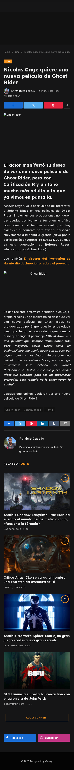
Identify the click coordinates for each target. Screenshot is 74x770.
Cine (7, 61)
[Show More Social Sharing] (67, 105)
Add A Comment (37, 717)
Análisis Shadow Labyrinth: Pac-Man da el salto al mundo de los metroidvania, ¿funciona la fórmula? (37, 519)
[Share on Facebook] (13, 105)
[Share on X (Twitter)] (33, 105)
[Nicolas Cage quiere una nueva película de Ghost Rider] (37, 134)
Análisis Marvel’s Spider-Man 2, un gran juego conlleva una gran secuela (37, 638)
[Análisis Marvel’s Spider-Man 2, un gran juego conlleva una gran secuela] (37, 612)
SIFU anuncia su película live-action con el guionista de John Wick (37, 696)
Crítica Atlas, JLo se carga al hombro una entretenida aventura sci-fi (35, 579)
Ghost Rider (12, 409)
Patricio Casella (25, 91)
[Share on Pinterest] (53, 105)
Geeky (48, 761)
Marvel (49, 409)
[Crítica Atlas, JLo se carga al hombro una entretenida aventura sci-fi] (37, 554)
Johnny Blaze (32, 409)
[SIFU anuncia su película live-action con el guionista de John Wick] (37, 670)
